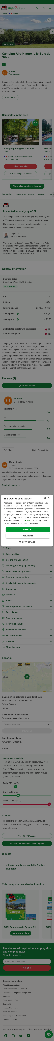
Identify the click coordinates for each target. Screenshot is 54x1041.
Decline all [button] (28, 536)
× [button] (48, 498)
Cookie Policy (26, 520)
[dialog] (27, 520)
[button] (27, 541)
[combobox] (45, 498)
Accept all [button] (28, 529)
